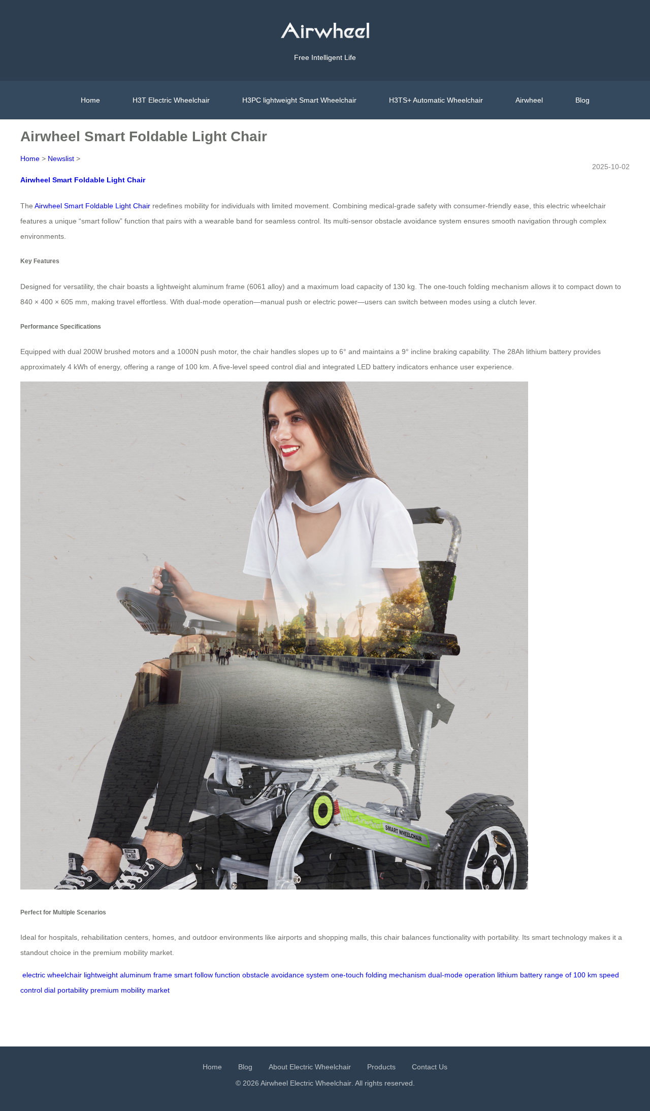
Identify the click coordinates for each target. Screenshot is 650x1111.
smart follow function (207, 975)
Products (381, 1067)
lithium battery (519, 975)
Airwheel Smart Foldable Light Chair (82, 180)
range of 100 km (570, 975)
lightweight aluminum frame (128, 975)
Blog (582, 100)
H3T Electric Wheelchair (171, 100)
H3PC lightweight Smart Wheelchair (299, 100)
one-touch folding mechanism (378, 975)
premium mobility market (130, 990)
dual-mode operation (461, 975)
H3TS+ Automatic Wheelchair (436, 100)
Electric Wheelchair (320, 1083)
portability (72, 990)
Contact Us (429, 1067)
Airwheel (529, 100)
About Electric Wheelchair (310, 1067)
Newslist (61, 158)
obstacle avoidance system (285, 975)
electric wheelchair (52, 975)
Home (90, 100)
